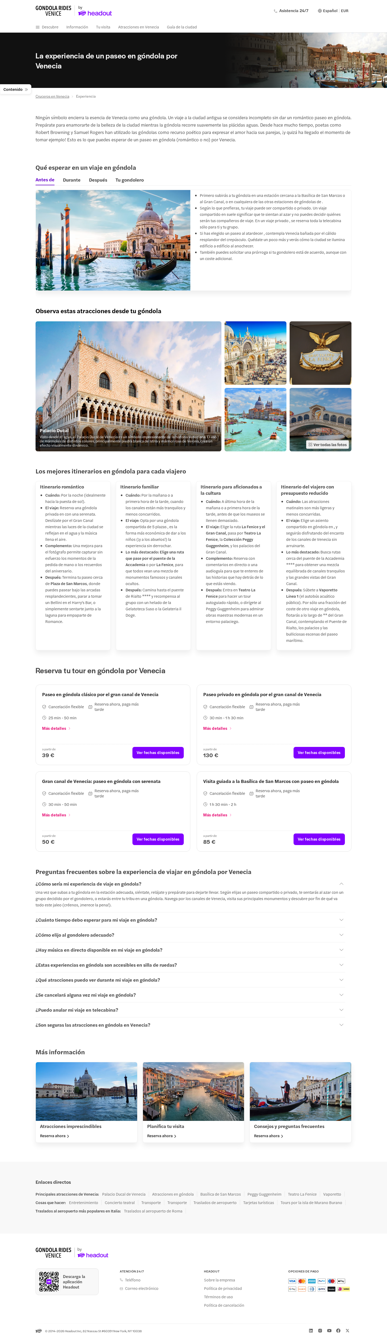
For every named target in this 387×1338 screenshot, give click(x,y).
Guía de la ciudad (182, 26)
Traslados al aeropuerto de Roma (153, 1211)
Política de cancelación (224, 1305)
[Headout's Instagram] (320, 1331)
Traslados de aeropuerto (215, 1202)
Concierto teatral (120, 1202)
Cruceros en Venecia (52, 96)
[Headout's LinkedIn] (311, 1331)
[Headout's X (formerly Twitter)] (347, 1331)
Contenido (13, 89)
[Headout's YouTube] (329, 1331)
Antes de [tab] (45, 179)
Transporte (151, 1202)
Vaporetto (332, 1194)
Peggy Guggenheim (264, 1194)
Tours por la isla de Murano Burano (311, 1202)
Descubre (50, 26)
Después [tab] (98, 179)
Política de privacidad (223, 1288)
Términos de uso (218, 1296)
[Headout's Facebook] (338, 1331)
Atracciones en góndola (173, 1194)
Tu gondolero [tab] (130, 179)
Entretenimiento (83, 1202)
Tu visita (103, 26)
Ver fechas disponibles (158, 752)
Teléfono (133, 1279)
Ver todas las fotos (330, 444)
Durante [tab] (72, 179)
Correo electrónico (141, 1288)
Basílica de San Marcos (220, 1194)
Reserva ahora (53, 1135)
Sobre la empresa (219, 1279)
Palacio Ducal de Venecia (124, 1194)
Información (77, 26)
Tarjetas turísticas (258, 1202)
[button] (128, 386)
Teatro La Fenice (302, 1194)
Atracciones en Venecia (138, 26)
